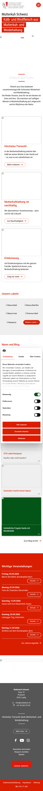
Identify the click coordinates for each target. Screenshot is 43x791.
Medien (21, 754)
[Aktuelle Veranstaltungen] (37, 40)
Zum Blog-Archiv (31, 541)
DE (17, 787)
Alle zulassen (21, 425)
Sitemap (36, 783)
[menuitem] (11, 305)
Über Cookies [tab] (35, 356)
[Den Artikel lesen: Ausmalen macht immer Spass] (21, 475)
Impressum (26, 783)
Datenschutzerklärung (11, 783)
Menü (38, 5)
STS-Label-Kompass (13, 453)
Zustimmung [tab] (8, 356)
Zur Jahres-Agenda (29, 643)
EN (26, 787)
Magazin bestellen (21, 752)
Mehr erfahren (13, 164)
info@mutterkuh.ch (23, 703)
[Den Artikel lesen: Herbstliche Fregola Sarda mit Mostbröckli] (21, 511)
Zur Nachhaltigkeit (15, 221)
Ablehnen (21, 438)
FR (20, 787)
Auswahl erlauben (21, 432)
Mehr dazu (20, 731)
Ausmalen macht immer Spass (17, 491)
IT (23, 787)
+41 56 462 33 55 (23, 705)
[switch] (37, 401)
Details (33, 581)
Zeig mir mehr (13, 276)
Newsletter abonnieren (21, 749)
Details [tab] (21, 356)
